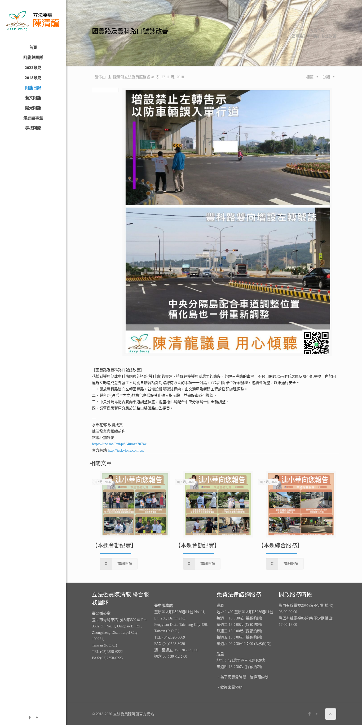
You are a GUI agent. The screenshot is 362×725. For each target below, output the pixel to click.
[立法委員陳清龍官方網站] (33, 21)
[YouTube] (36, 717)
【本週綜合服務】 (280, 545)
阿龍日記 (317, 30)
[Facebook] (29, 717)
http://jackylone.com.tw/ (126, 450)
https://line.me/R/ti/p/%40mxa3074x (119, 444)
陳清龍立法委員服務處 (131, 77)
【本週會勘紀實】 (114, 545)
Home (293, 30)
